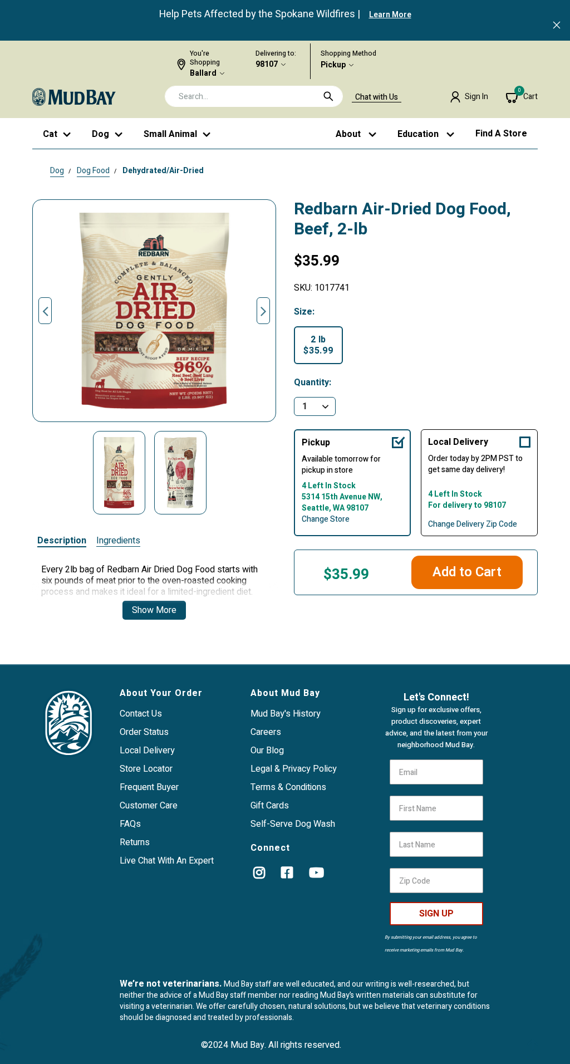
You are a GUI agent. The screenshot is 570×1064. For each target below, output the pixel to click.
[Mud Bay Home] (74, 96)
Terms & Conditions (288, 787)
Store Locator (146, 769)
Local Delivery (458, 442)
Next (263, 310)
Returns (135, 842)
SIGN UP (436, 913)
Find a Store (501, 133)
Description (61, 541)
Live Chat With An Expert (167, 860)
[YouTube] (316, 872)
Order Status (144, 732)
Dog (57, 170)
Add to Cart (467, 572)
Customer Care (149, 805)
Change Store (326, 519)
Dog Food (93, 170)
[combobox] (254, 96)
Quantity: (312, 382)
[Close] (556, 26)
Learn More (390, 15)
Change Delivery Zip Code (472, 524)
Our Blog (267, 750)
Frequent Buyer (149, 787)
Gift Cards (269, 805)
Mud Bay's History (285, 713)
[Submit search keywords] (328, 96)
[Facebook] (287, 872)
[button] (469, 96)
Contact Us (141, 713)
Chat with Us (376, 97)
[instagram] (259, 872)
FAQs (130, 824)
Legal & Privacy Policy (293, 769)
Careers (265, 732)
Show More (154, 610)
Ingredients (118, 541)
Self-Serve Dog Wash (292, 824)
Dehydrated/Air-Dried (163, 170)
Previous (45, 310)
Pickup (333, 65)
